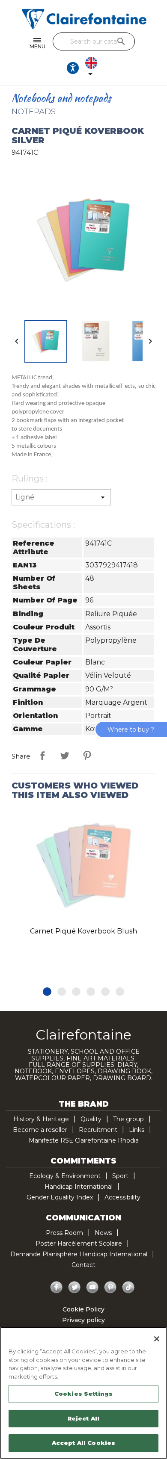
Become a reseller (40, 1130)
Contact (83, 1265)
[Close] (156, 1338)
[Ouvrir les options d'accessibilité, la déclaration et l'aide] (73, 68)
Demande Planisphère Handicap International (78, 1254)
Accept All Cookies (83, 1442)
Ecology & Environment (65, 1176)
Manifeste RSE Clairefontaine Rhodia (84, 1140)
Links (136, 1130)
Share (42, 755)
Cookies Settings (83, 1393)
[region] (83, 1393)
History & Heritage (41, 1119)
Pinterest (86, 755)
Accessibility (122, 1197)
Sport (120, 1176)
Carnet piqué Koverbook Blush (83, 931)
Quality (91, 1119)
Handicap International (79, 1186)
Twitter (74, 1287)
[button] (47, 991)
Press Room (64, 1233)
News (103, 1233)
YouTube (92, 1287)
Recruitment (98, 1130)
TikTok (128, 1287)
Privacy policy (83, 1320)
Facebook (56, 1287)
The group (128, 1119)
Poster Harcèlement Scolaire (79, 1243)
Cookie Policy (83, 1309)
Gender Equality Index (60, 1197)
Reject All (83, 1418)
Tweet (64, 755)
